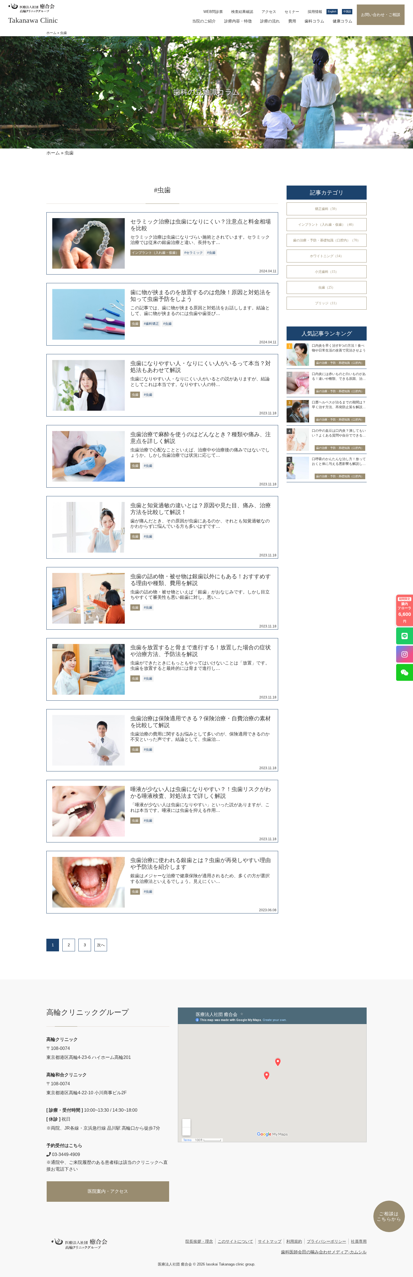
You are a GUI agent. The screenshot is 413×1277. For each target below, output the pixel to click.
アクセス (269, 12)
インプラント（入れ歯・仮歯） (155, 253)
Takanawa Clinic (33, 20)
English (332, 11)
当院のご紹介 (204, 21)
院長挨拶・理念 (199, 1241)
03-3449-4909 (65, 1154)
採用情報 (315, 12)
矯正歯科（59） (327, 209)
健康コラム (342, 21)
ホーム (51, 33)
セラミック (194, 253)
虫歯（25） (326, 287)
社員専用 (359, 1241)
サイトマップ (270, 1241)
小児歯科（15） (327, 272)
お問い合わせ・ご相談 (380, 14)
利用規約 (294, 1241)
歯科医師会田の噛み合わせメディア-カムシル (324, 1251)
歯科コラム (314, 21)
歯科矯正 (152, 324)
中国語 (347, 11)
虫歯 (212, 253)
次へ (101, 945)
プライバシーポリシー (326, 1241)
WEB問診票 (213, 12)
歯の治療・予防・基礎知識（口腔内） (340, 363)
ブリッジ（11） (327, 303)
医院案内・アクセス (108, 1191)
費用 (292, 21)
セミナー (292, 12)
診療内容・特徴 (238, 21)
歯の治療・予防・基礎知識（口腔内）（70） (326, 240)
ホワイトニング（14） (327, 256)
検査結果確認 (242, 12)
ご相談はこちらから (389, 1216)
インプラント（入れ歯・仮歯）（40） (326, 225)
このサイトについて (235, 1241)
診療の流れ (270, 21)
